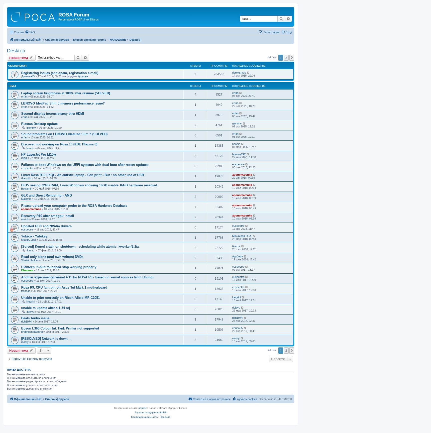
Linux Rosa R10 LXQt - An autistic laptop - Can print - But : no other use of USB (82, 175)
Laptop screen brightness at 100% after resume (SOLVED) (65, 93)
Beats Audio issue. (35, 318)
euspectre (27, 168)
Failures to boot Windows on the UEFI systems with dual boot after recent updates (84, 165)
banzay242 (239, 154)
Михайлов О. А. (242, 235)
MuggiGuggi (28, 239)
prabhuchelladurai (32, 331)
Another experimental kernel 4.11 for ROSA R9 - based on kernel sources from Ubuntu (87, 277)
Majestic (26, 198)
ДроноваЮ (28, 76)
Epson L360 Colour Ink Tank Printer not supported (60, 328)
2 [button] (286, 57)
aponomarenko (242, 174)
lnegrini (30, 301)
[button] (291, 58)
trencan (25, 290)
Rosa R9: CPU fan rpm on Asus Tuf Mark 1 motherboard (64, 287)
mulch (24, 219)
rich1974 (26, 321)
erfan (24, 96)
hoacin (30, 148)
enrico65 (237, 327)
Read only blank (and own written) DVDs (52, 257)
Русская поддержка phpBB (151, 412)
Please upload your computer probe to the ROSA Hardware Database (74, 206)
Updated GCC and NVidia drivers (46, 226)
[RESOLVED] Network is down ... (46, 338)
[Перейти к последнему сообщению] (248, 72)
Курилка (83, 76)
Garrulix (26, 178)
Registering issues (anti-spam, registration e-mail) (59, 73)
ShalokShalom (29, 260)
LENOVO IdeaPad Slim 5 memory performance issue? (63, 103)
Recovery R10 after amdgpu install (47, 216)
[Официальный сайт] (33, 16)
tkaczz (30, 250)
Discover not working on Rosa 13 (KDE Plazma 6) (59, 144)
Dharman (27, 270)
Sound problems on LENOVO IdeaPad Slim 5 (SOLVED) (64, 134)
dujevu (30, 311)
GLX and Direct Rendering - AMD (46, 195)
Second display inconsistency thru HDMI (52, 113)
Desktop (16, 50)
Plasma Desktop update (39, 124)
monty (25, 341)
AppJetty (237, 256)
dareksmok (239, 72)
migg (24, 157)
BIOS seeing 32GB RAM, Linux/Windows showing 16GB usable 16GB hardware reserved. (89, 185)
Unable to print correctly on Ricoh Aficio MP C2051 (60, 298)
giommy (31, 127)
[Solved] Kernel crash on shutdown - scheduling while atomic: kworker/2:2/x (80, 246)
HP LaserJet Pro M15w (38, 154)
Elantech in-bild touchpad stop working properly (58, 267)
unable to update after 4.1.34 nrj (45, 308)
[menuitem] (30, 32)
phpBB (142, 408)
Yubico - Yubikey (34, 236)
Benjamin (26, 188)
